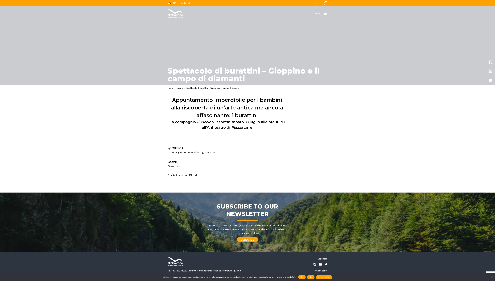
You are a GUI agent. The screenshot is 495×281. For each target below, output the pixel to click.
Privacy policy (321, 270)
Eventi (180, 88)
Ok (302, 277)
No (311, 277)
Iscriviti (187, 3)
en (317, 3)
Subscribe (247, 239)
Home (170, 88)
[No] (491, 277)
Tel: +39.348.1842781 (177, 270)
